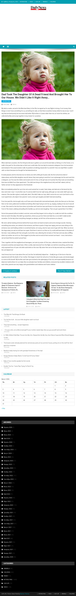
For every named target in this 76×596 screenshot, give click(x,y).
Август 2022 (8, 483)
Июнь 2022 (7, 490)
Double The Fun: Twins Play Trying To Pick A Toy (18, 366)
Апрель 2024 (8, 442)
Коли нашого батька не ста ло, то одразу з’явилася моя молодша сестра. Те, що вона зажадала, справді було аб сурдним (62, 286)
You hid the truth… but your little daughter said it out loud (21, 319)
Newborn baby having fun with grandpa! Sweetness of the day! (23, 350)
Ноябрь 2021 (8, 516)
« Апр (3, 408)
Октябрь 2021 (8, 520)
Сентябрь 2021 (9, 523)
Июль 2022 (7, 486)
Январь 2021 (8, 553)
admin (14, 104)
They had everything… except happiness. (16, 325)
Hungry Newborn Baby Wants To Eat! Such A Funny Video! (21, 356)
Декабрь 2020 (8, 557)
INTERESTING (23, 1)
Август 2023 (8, 453)
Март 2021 (7, 546)
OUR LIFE (37, 1)
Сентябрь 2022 (9, 479)
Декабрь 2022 (8, 468)
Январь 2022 (8, 509)
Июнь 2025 (7, 431)
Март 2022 (7, 501)
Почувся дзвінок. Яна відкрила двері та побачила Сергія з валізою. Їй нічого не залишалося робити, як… (12, 286)
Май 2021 (7, 538)
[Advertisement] (38, 30)
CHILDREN (53, 1)
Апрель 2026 (8, 427)
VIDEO (31, 1)
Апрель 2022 (8, 498)
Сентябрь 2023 (9, 449)
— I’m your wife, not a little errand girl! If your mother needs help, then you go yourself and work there (35, 330)
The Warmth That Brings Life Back (14, 314)
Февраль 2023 (8, 461)
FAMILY (6, 576)
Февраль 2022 (8, 505)
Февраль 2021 (8, 549)
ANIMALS (45, 1)
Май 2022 (7, 494)
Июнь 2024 (7, 435)
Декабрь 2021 (8, 512)
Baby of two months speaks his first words (17, 361)
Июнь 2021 (7, 535)
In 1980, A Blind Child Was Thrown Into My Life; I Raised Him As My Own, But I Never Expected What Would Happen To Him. (39, 336)
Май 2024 (7, 438)
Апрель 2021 (8, 542)
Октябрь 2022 (8, 475)
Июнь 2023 (7, 457)
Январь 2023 (8, 464)
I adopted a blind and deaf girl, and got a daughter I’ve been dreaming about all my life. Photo (37, 301)
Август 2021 (8, 527)
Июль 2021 (7, 531)
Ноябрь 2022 (8, 472)
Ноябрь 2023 (8, 446)
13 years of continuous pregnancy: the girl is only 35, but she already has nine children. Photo (12, 271)
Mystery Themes (24, 594)
